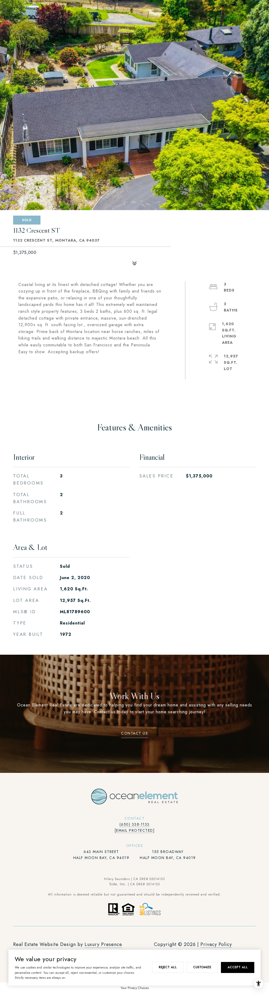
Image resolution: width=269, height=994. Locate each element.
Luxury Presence (103, 944)
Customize (202, 967)
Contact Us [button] (134, 733)
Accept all (237, 967)
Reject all (168, 967)
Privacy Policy (216, 944)
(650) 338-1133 (135, 824)
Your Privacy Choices (135, 988)
